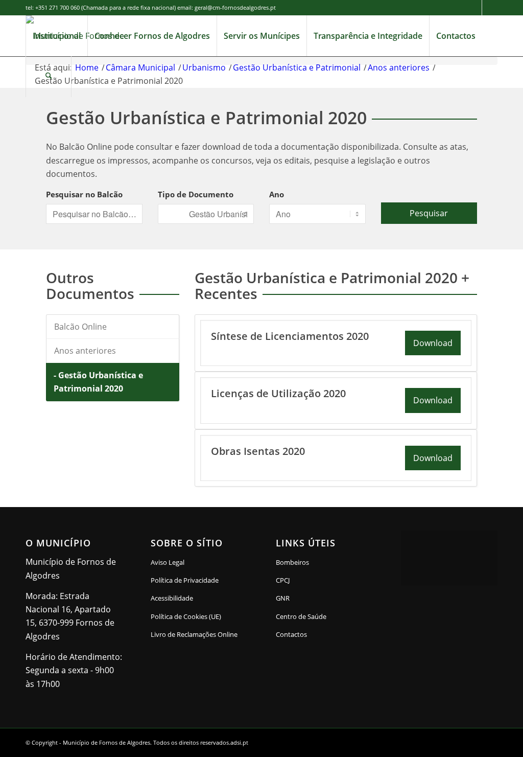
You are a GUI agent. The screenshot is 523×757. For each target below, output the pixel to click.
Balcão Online (80, 326)
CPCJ (283, 580)
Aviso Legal (167, 562)
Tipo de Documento (195, 194)
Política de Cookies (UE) (186, 616)
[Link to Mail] (489, 7)
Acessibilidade (172, 598)
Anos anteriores (85, 350)
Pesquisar (429, 213)
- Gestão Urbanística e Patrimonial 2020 (98, 382)
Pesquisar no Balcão (84, 194)
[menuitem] (56, 35)
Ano (276, 194)
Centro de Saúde (301, 616)
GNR (283, 598)
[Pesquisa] (49, 76)
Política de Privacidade (185, 580)
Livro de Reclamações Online (199, 634)
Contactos (291, 634)
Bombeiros (292, 562)
